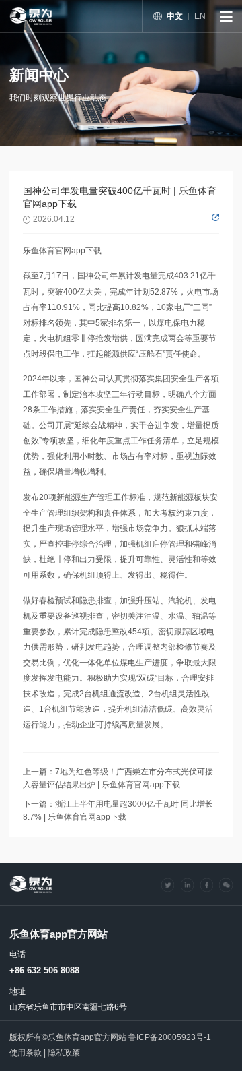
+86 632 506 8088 (44, 970)
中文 (175, 16)
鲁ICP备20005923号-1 (169, 1037)
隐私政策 (64, 1053)
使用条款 (25, 1053)
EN (200, 16)
